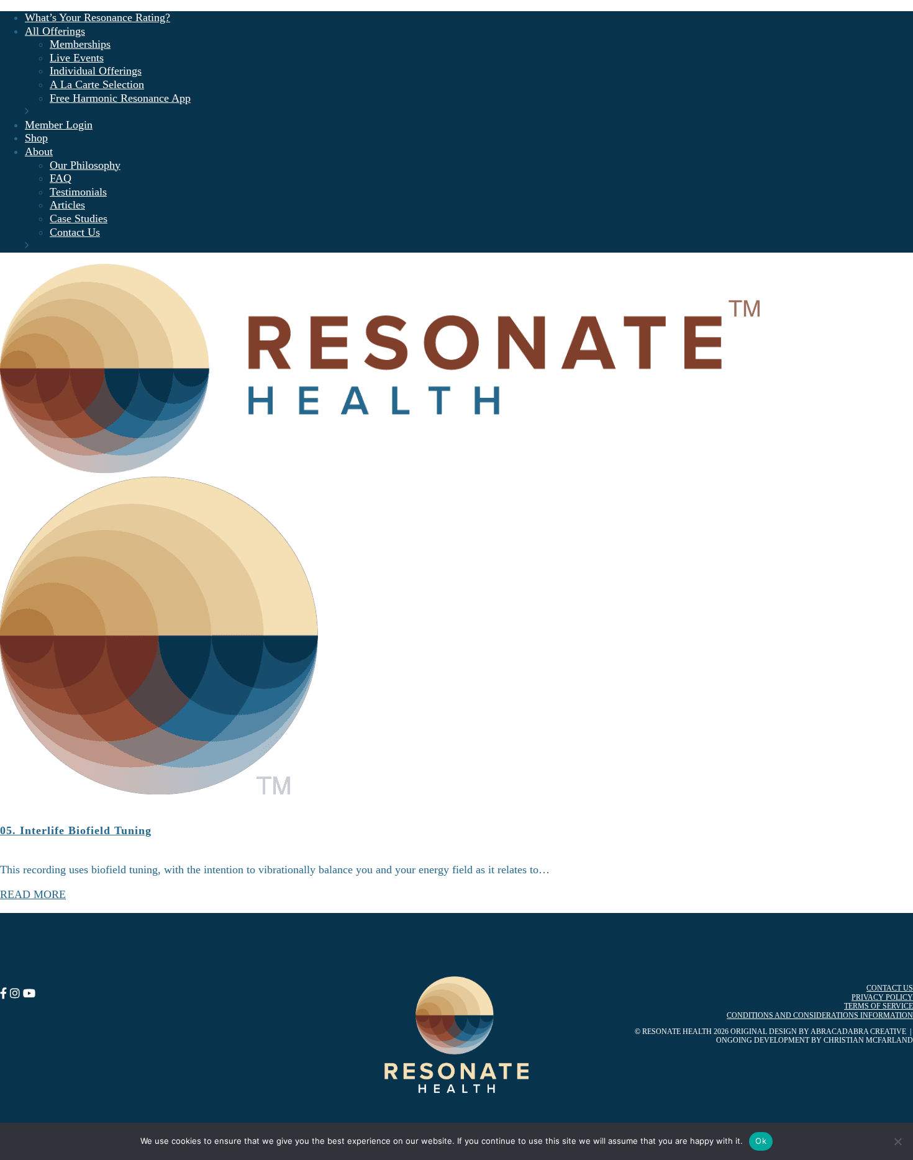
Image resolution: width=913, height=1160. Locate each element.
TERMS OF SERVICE (878, 1006)
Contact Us (75, 232)
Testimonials (78, 192)
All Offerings (55, 31)
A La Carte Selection (97, 84)
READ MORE (33, 894)
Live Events (77, 58)
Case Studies (78, 218)
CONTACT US (889, 988)
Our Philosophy (85, 165)
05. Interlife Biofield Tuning (76, 830)
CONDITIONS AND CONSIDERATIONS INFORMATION (820, 1015)
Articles (67, 205)
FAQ (60, 178)
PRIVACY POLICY (882, 997)
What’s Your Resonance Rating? (97, 17)
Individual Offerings (96, 71)
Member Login (59, 125)
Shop (36, 138)
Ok (760, 1141)
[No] (897, 1141)
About (39, 151)
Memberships (80, 44)
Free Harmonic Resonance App (120, 98)
